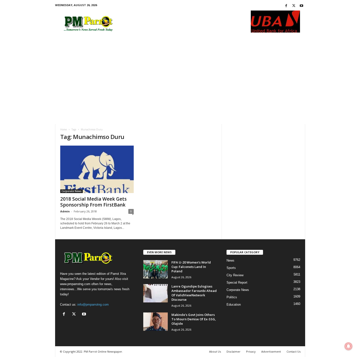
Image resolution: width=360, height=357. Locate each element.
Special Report (237, 282)
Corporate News (71, 191)
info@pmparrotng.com (93, 304)
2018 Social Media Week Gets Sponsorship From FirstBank (93, 202)
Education (234, 304)
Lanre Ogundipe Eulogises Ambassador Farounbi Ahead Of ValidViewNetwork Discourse (194, 293)
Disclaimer (233, 351)
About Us (215, 351)
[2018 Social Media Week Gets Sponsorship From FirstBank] (97, 169)
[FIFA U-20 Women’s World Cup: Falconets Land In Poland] (155, 269)
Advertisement (271, 351)
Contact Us (293, 351)
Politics (232, 297)
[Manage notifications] (348, 346)
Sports (231, 268)
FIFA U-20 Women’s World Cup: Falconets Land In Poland (191, 266)
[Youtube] (301, 6)
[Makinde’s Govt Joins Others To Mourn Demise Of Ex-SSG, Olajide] (155, 321)
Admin (65, 211)
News (230, 260)
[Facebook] (286, 6)
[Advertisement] (180, 87)
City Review (235, 275)
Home (63, 129)
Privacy (251, 351)
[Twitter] (294, 6)
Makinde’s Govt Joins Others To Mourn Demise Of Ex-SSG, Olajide (193, 319)
